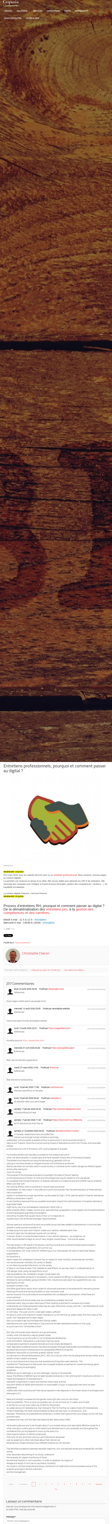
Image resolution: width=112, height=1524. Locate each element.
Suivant (99, 1484)
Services (37, 11)
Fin (56, 1489)
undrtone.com (56, 1087)
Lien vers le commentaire (96, 989)
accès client (32, 18)
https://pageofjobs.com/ (60, 1028)
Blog (94, 11)
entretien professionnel (65, 875)
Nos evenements (22, 942)
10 (89, 1484)
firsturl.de (54, 1067)
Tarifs (67, 11)
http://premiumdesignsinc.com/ (66, 1109)
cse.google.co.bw (56, 989)
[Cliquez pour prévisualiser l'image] (56, 819)
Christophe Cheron (35, 953)
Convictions (53, 11)
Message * (11, 1517)
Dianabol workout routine (67, 1131)
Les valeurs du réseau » (74, 970)
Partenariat (81, 11)
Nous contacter (12, 18)
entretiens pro (56, 909)
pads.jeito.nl (55, 1098)
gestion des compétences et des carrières (48, 911)
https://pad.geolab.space (63, 1048)
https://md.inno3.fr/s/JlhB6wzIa (67, 1120)
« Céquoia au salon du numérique (45, 970)
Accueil (8, 11)
